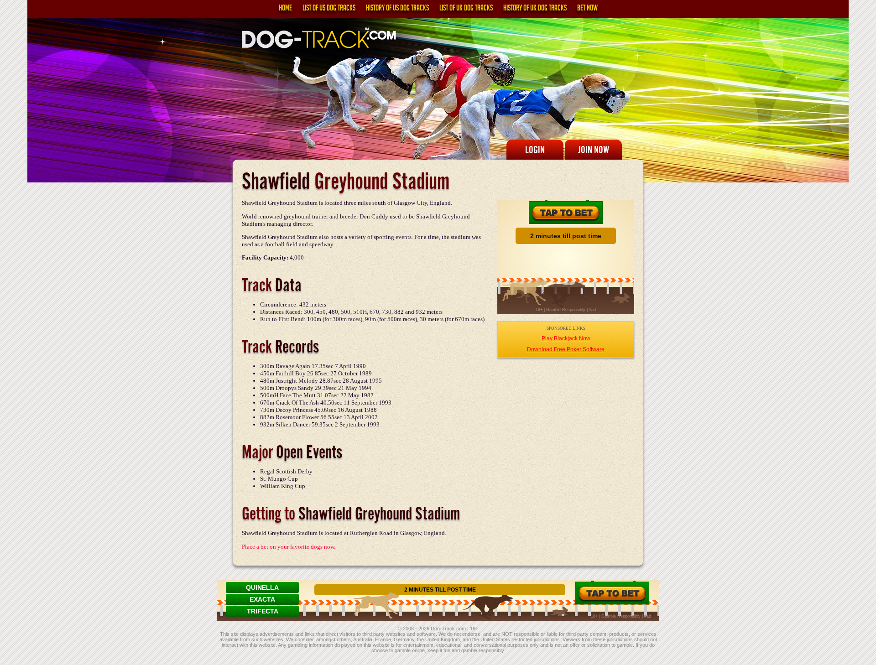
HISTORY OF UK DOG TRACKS (535, 9)
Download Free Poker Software (566, 349)
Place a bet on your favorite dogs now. (288, 546)
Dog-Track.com (448, 628)
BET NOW (587, 9)
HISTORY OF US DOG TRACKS (397, 9)
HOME (285, 9)
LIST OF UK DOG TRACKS (466, 9)
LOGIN (535, 149)
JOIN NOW (593, 149)
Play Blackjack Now (566, 338)
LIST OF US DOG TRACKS (328, 9)
